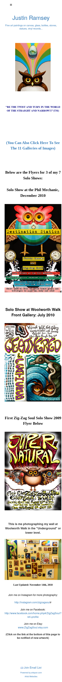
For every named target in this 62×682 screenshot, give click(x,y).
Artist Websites (31, 676)
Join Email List (32, 667)
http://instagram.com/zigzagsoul (32, 602)
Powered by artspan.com (31, 672)
